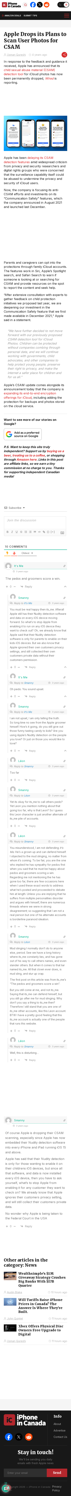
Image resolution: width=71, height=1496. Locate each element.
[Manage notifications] (8, 1488)
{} (48, 531)
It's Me (28, 603)
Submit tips (30, 15)
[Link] (43, 532)
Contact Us (60, 1436)
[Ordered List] (25, 532)
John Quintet (15, 1318)
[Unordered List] (30, 532)
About (57, 1423)
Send (57, 1473)
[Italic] (12, 532)
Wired (49, 78)
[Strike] (21, 532)
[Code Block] (39, 532)
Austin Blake (14, 1292)
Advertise (60, 1430)
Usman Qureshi (16, 54)
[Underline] (16, 532)
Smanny (28, 682)
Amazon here (26, 459)
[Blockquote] (34, 532)
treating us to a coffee (28, 455)
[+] (53, 531)
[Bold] (7, 532)
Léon (27, 795)
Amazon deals (13, 15)
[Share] (64, 55)
